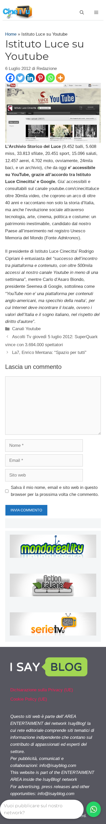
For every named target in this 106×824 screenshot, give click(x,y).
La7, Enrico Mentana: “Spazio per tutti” (49, 352)
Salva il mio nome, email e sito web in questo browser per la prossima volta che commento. (55, 491)
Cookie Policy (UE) (28, 699)
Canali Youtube (26, 328)
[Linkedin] (30, 77)
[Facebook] (10, 77)
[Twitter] (20, 77)
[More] (60, 77)
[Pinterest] (40, 77)
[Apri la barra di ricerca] (82, 12)
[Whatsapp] (50, 77)
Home (10, 34)
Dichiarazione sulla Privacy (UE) (41, 689)
